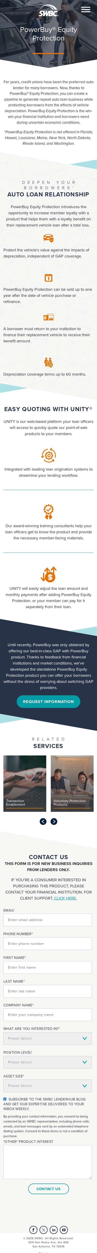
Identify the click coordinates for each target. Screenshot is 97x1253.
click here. (65, 898)
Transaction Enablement (15, 803)
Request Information (48, 701)
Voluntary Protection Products (69, 803)
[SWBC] (48, 7)
